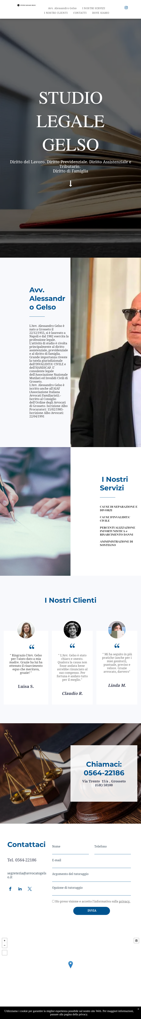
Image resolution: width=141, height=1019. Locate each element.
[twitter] (30, 889)
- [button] (4, 945)
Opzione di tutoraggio (67, 887)
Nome (56, 846)
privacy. (124, 901)
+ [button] (4, 940)
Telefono (100, 846)
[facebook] (10, 889)
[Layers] (136, 940)
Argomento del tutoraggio (70, 874)
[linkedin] (20, 889)
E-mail (56, 860)
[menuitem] (62, 8)
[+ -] (70, 968)
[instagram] (126, 8)
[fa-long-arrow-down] (70, 186)
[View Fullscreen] (4, 952)
